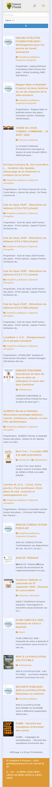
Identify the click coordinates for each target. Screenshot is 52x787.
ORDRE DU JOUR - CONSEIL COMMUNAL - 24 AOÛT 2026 (32, 131)
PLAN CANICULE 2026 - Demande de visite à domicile (30, 623)
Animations (24, 460)
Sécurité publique (27, 699)
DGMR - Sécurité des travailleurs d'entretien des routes (30, 727)
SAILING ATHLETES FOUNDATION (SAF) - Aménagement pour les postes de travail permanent (30, 44)
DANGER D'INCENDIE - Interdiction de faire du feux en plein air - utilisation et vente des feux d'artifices (30, 377)
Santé (21, 632)
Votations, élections (28, 595)
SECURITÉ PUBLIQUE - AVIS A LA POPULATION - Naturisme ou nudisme (31, 690)
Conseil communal (28, 140)
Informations (25, 389)
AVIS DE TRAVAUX (27, 557)
